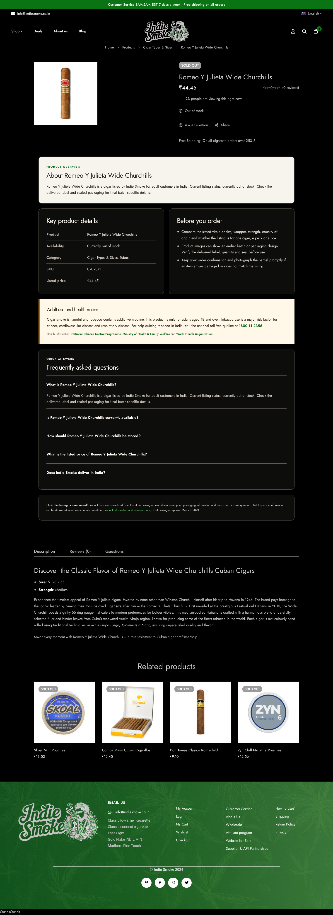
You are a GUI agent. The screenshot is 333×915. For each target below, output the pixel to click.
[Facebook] (160, 883)
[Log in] (293, 31)
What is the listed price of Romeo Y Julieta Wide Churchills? (96, 454)
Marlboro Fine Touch (124, 846)
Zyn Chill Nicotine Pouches (259, 750)
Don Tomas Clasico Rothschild (194, 750)
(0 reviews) (290, 87)
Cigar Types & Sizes (158, 47)
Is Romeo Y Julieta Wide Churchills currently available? (92, 417)
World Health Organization (194, 334)
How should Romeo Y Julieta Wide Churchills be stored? (93, 435)
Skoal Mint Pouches (49, 750)
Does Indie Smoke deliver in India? (75, 472)
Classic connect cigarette (128, 827)
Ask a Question (196, 125)
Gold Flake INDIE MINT (126, 839)
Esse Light (116, 833)
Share (225, 125)
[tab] (44, 552)
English (313, 13)
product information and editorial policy (128, 510)
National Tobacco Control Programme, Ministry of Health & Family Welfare (120, 334)
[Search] (304, 31)
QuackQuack (10, 911)
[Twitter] (186, 883)
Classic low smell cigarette (129, 820)
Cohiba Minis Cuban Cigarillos (126, 750)
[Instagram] (173, 883)
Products (128, 47)
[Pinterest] (146, 883)
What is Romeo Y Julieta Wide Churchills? (81, 384)
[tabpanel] (166, 603)
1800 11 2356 (250, 325)
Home (109, 47)
